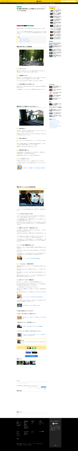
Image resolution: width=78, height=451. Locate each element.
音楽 (17, 434)
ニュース (21, 3)
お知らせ (41, 443)
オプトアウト (34, 443)
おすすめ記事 (51, 122)
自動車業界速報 (18, 425)
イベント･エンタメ (19, 424)
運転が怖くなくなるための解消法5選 (25, 41)
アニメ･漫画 (18, 433)
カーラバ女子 (51, 120)
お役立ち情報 (25, 3)
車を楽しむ (29, 3)
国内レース (25, 434)
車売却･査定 (25, 426)
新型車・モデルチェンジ (19, 422)
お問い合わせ (38, 443)
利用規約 (20, 443)
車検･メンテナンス (26, 425)
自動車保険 (25, 424)
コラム (50, 127)
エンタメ (36, 3)
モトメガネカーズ (56, 120)
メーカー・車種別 (50, 3)
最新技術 (18, 423)
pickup (53, 127)
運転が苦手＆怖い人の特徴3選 (24, 38)
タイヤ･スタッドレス (41, 423)
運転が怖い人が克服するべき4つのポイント (26, 40)
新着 (17, 414)
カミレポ (32, 432)
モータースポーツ (41, 3)
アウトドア (32, 422)
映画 (17, 432)
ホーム (18, 3)
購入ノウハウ (25, 423)
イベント (45, 3)
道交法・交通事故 (26, 427)
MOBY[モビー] (18, 4)
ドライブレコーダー (41, 422)
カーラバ (59, 122)
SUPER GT (25, 432)
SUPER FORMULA (26, 433)
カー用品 (33, 3)
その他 (54, 3)
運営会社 (18, 443)
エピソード (55, 122)
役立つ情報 (25, 428)
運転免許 (25, 422)
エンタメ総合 (18, 435)
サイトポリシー (24, 443)
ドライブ (32, 423)
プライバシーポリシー (29, 443)
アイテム (40, 424)
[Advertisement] (31, 18)
